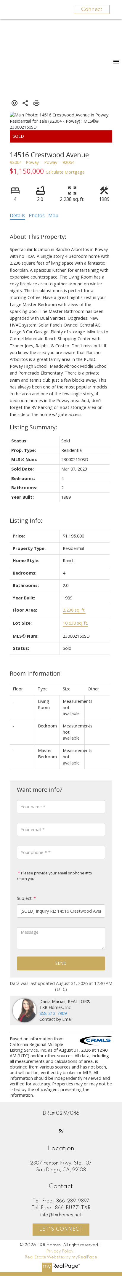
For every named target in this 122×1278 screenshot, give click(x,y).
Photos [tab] (37, 215)
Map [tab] (53, 215)
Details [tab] (17, 215)
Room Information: (36, 673)
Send (61, 963)
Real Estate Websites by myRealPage (61, 1257)
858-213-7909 (53, 1013)
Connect (91, 9)
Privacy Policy (59, 1251)
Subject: (25, 898)
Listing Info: (26, 520)
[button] (61, 1130)
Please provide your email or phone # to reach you (54, 876)
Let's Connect (61, 1229)
